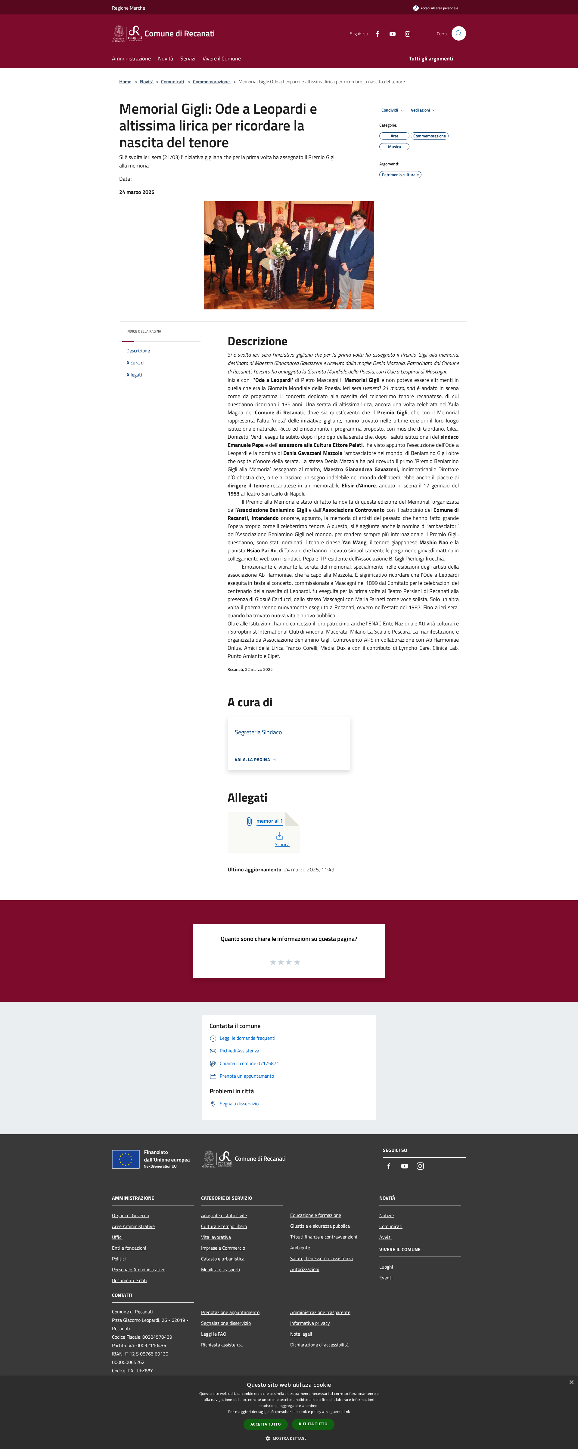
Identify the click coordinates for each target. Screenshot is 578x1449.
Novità (147, 81)
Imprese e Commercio (223, 1247)
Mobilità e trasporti (220, 1269)
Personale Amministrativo (138, 1269)
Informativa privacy (310, 1323)
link (347, 1411)
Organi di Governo (130, 1215)
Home (125, 81)
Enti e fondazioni (129, 1247)
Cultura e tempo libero (224, 1226)
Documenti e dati (129, 1280)
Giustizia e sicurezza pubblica (320, 1226)
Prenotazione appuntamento (230, 1312)
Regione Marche (128, 7)
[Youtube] (390, 33)
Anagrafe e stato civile (224, 1215)
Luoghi (386, 1266)
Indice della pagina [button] (143, 331)
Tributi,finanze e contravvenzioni (323, 1236)
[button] (289, 1438)
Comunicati (172, 81)
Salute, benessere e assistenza (321, 1258)
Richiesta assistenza (222, 1344)
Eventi (386, 1277)
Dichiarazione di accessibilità (319, 1344)
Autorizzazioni (304, 1269)
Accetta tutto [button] (265, 1424)
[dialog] (289, 1412)
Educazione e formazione (315, 1215)
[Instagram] (405, 33)
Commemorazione (212, 81)
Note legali (301, 1333)
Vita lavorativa (216, 1237)
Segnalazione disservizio (226, 1323)
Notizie (386, 1215)
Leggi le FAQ (213, 1333)
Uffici (117, 1237)
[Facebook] (375, 33)
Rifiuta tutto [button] (313, 1423)
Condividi (390, 110)
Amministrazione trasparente (320, 1312)
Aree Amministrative (133, 1226)
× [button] (571, 1382)
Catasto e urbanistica (222, 1258)
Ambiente (300, 1247)
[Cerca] (459, 33)
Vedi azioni (421, 110)
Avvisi (385, 1237)
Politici (119, 1258)
